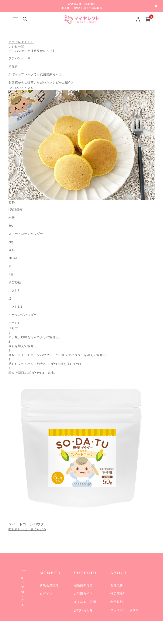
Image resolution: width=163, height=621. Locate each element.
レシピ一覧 (16, 46)
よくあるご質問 (85, 602)
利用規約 (116, 602)
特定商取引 (118, 593)
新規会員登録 (49, 585)
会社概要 (116, 585)
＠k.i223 (15, 87)
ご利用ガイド (83, 593)
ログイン (46, 593)
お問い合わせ (83, 610)
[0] (147, 19)
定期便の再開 (83, 585)
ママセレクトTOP (21, 42)
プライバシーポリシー (126, 610)
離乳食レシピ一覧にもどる (27, 529)
